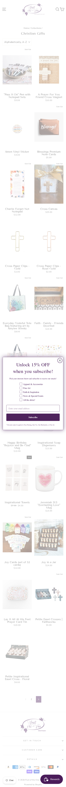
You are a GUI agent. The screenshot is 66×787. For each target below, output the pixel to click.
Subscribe (33, 417)
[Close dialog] (60, 360)
